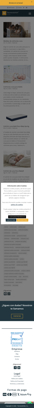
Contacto (17, 356)
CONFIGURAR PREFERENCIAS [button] (17, 217)
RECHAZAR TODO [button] (22, 220)
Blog (17, 354)
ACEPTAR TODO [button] (11, 220)
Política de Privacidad (17, 381)
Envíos (17, 359)
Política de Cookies (17, 378)
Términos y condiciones (17, 384)
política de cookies (17, 205)
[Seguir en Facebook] (15, 367)
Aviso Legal (17, 376)
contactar (17, 316)
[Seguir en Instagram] (18, 367)
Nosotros (17, 351)
